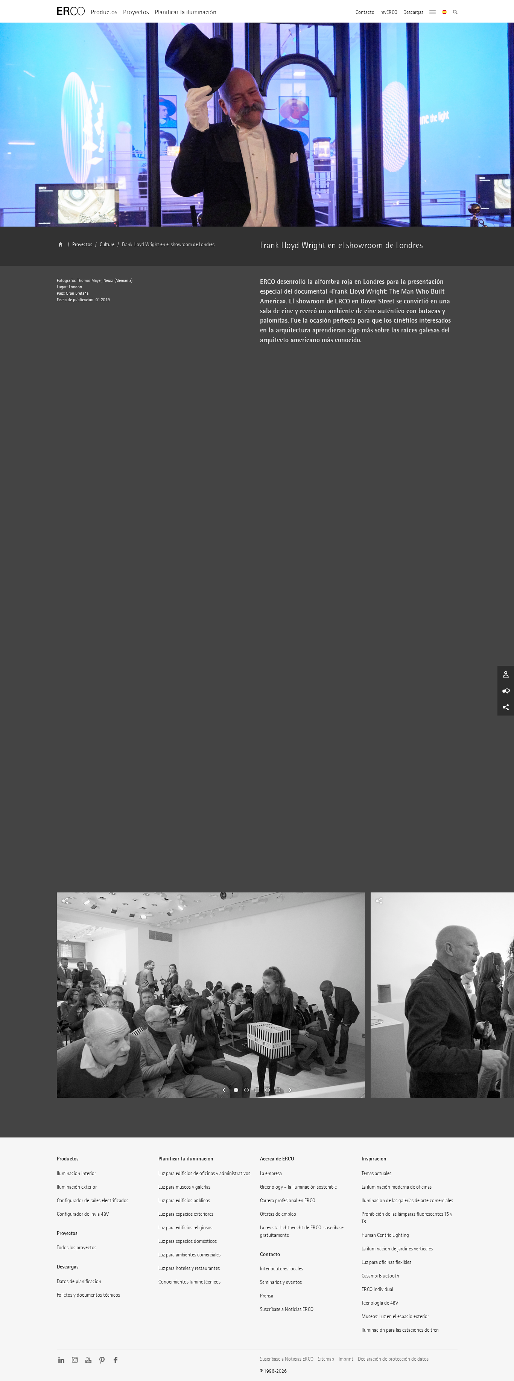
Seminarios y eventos (281, 1282)
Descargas (413, 12)
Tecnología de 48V (380, 1303)
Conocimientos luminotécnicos (189, 1282)
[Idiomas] (444, 13)
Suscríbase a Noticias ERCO (286, 1309)
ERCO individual (377, 1289)
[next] (287, 1090)
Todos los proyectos (76, 1247)
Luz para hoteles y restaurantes (189, 1268)
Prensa (266, 1296)
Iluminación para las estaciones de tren (400, 1330)
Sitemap (326, 1359)
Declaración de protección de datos (393, 1359)
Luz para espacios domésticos (187, 1241)
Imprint (346, 1359)
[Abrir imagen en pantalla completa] (155, 801)
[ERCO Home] (71, 11)
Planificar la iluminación (185, 12)
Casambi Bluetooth (380, 1276)
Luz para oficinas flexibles (386, 1262)
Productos (104, 12)
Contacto (365, 12)
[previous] (226, 1090)
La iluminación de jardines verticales (397, 1248)
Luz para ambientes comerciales (189, 1255)
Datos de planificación (79, 1281)
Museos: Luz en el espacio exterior (395, 1316)
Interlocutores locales (281, 1268)
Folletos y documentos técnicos (88, 1295)
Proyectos (136, 12)
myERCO (388, 12)
